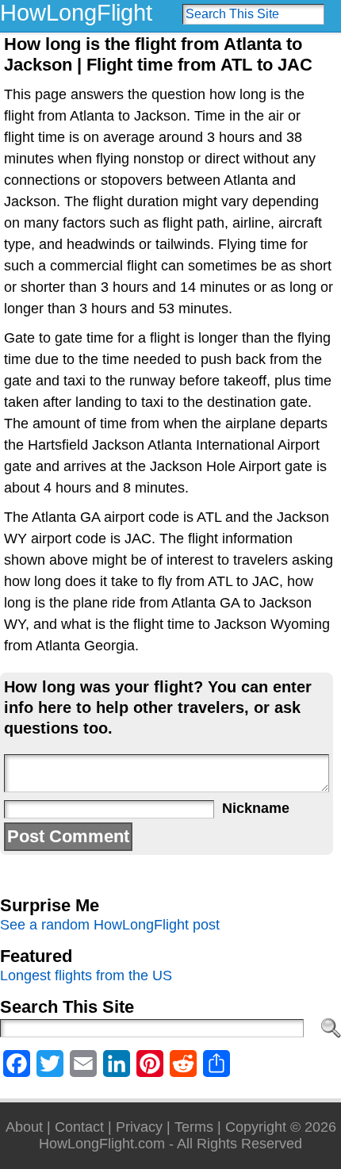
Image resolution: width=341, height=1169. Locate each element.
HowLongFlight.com (102, 1144)
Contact (79, 1127)
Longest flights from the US (86, 975)
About (24, 1127)
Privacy (139, 1127)
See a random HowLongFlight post (110, 925)
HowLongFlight (76, 12)
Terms (193, 1127)
